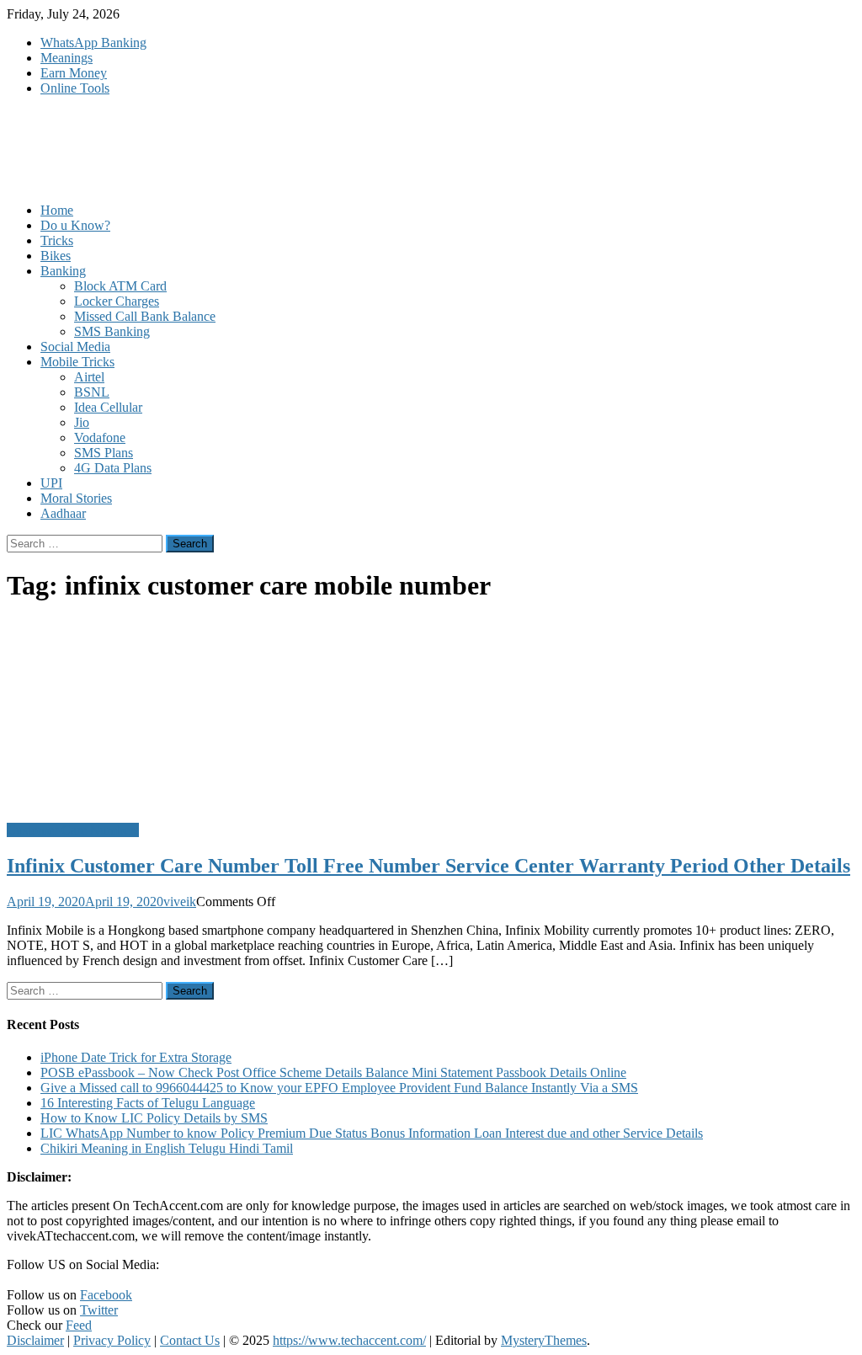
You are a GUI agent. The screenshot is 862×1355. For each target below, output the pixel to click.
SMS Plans (103, 452)
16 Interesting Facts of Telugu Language (147, 1103)
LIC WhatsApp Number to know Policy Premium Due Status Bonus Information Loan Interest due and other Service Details (371, 1133)
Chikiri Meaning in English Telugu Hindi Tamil (166, 1148)
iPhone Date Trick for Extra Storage (135, 1057)
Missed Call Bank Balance (145, 316)
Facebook (106, 1295)
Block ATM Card (120, 286)
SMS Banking (112, 331)
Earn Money (73, 73)
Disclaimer (35, 1340)
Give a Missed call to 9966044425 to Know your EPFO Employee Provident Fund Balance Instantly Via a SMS (339, 1087)
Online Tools (74, 88)
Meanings (66, 58)
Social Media (75, 346)
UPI (51, 483)
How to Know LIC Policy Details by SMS (154, 1118)
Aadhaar (63, 513)
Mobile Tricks (77, 362)
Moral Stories (76, 498)
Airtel (89, 377)
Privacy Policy (112, 1340)
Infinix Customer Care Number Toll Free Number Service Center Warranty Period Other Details (428, 866)
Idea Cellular (108, 407)
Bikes (55, 255)
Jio (81, 422)
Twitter (99, 1310)
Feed (79, 1325)
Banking (63, 271)
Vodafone (99, 437)
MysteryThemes (544, 1340)
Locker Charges (116, 301)
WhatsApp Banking (93, 42)
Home (56, 210)
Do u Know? (75, 225)
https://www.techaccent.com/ (349, 1340)
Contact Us (190, 1340)
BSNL (91, 392)
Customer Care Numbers (73, 830)
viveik (179, 901)
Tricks (56, 240)
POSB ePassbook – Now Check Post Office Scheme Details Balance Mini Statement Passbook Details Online (333, 1072)
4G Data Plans (113, 468)
